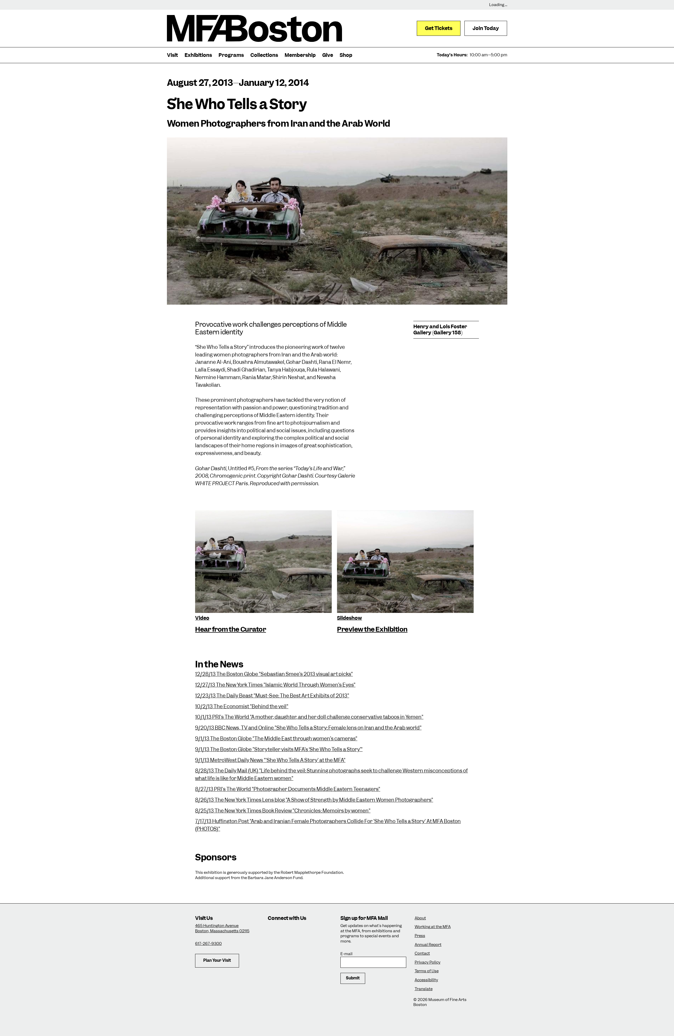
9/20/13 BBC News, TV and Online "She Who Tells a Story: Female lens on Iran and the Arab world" (308, 728)
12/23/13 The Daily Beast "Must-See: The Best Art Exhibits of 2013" (272, 695)
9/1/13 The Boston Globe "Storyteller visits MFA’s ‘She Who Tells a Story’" (279, 749)
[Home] (254, 28)
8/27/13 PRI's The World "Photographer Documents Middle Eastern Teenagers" (287, 789)
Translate (424, 989)
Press (420, 935)
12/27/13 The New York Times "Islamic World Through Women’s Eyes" (275, 685)
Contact (422, 953)
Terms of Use (427, 971)
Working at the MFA (433, 926)
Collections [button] (264, 55)
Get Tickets (438, 28)
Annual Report (428, 944)
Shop (346, 55)
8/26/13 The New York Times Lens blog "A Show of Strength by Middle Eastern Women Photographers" (314, 800)
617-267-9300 (208, 943)
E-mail (346, 953)
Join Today (486, 28)
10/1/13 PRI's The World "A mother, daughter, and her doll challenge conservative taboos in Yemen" (309, 717)
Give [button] (327, 55)
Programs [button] (231, 55)
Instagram (274, 930)
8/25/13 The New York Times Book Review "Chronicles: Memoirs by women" (282, 810)
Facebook (288, 930)
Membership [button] (300, 55)
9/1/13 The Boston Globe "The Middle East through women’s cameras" (276, 738)
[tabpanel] (263, 572)
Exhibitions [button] (198, 55)
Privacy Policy (427, 962)
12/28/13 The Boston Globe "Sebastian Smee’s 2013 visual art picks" (274, 674)
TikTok (303, 930)
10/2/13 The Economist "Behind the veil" (241, 706)
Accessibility (426, 980)
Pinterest (303, 945)
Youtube (288, 945)
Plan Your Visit (217, 960)
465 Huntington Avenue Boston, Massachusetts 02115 (222, 928)
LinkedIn (274, 945)
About (420, 918)
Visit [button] (172, 55)
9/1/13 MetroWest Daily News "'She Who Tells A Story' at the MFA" (270, 760)
